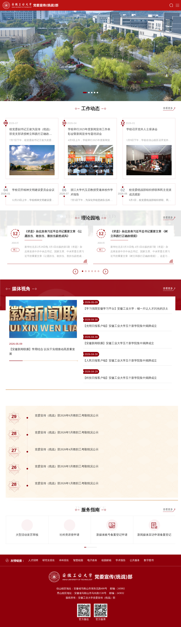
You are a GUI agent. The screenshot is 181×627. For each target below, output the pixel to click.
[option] (90, 56)
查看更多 (168, 108)
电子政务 (92, 560)
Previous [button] (2, 55)
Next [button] (178, 55)
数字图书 (149, 560)
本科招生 (64, 560)
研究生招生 (48, 560)
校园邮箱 (106, 560)
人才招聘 (33, 560)
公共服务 (135, 560)
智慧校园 (78, 560)
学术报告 (120, 560)
